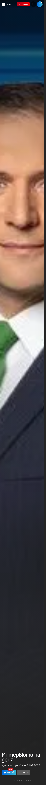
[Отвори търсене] (33, 4)
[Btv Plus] (6, 4)
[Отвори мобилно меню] (40, 4)
